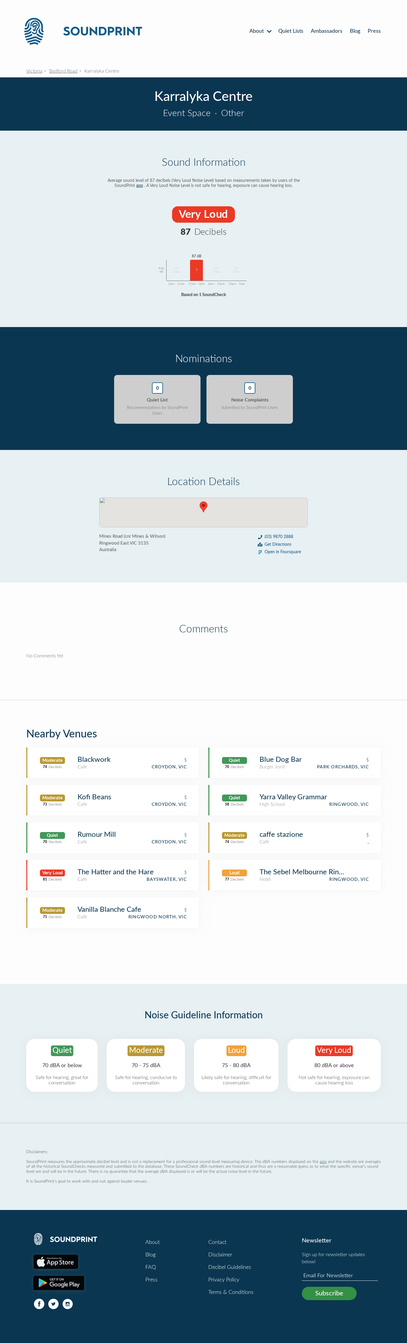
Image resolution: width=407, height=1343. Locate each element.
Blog (355, 31)
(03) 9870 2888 (279, 537)
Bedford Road (63, 71)
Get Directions (278, 544)
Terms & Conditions (231, 1292)
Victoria (34, 71)
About (257, 31)
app (139, 186)
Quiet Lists (290, 31)
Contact (217, 1242)
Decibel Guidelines (229, 1267)
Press (374, 31)
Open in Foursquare (283, 552)
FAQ (150, 1267)
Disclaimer (220, 1255)
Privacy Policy (223, 1280)
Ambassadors (326, 31)
